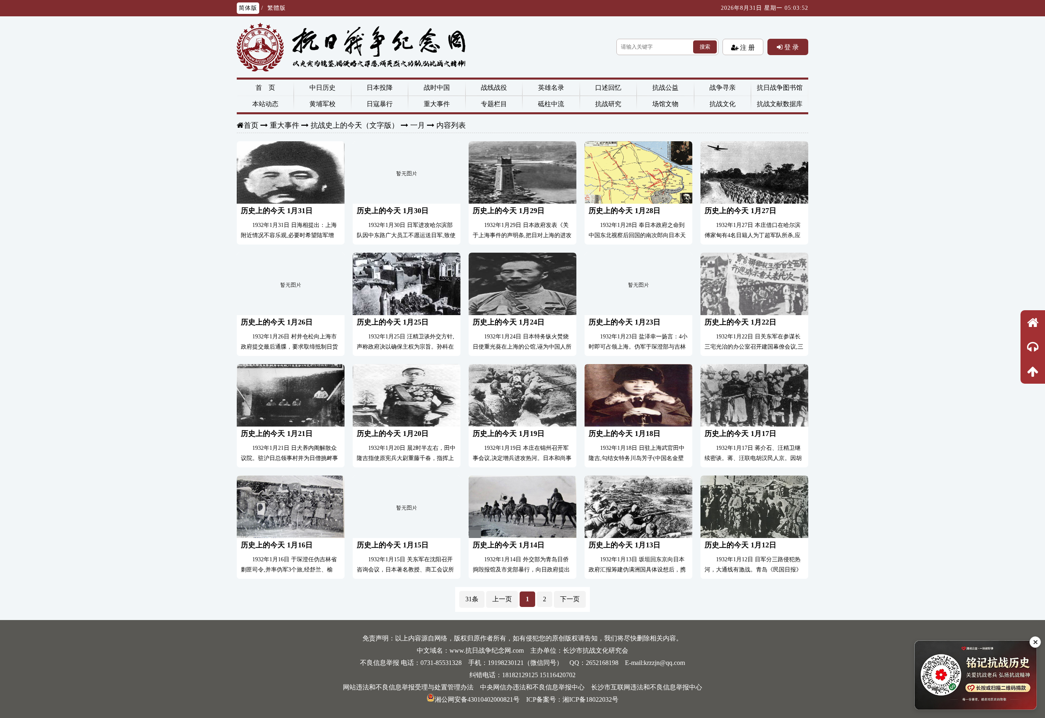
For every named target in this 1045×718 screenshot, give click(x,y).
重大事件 (437, 103)
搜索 (705, 47)
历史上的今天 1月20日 (393, 433)
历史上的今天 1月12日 (740, 545)
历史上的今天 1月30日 (393, 211)
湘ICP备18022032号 (590, 699)
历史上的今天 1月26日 (277, 322)
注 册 (746, 47)
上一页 (502, 599)
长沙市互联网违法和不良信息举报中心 (646, 687)
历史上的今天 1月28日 (624, 211)
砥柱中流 (551, 103)
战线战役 (494, 87)
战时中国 (437, 87)
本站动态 (265, 103)
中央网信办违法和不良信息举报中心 (532, 687)
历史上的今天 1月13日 (624, 545)
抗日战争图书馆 (780, 87)
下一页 (570, 599)
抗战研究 (608, 103)
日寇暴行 (380, 103)
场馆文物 (665, 103)
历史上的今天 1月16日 (277, 545)
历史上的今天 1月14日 (509, 545)
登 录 (791, 47)
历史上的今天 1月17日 (740, 433)
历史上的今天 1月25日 (393, 322)
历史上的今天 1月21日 (277, 433)
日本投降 (380, 87)
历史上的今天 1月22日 (740, 322)
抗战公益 (665, 87)
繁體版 (276, 8)
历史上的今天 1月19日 (509, 433)
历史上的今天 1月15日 (393, 545)
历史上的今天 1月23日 (624, 322)
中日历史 (322, 87)
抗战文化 (722, 103)
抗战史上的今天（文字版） (355, 125)
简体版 (248, 8)
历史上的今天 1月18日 (624, 433)
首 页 (265, 87)
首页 (251, 125)
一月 (417, 125)
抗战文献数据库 (780, 103)
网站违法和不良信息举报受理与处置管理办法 (408, 687)
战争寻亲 (722, 87)
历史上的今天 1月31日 (277, 211)
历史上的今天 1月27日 (740, 211)
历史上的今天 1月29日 (509, 211)
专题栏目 (494, 103)
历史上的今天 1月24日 (509, 322)
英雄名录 (551, 87)
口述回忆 (608, 87)
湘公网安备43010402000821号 (477, 699)
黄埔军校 (322, 103)
